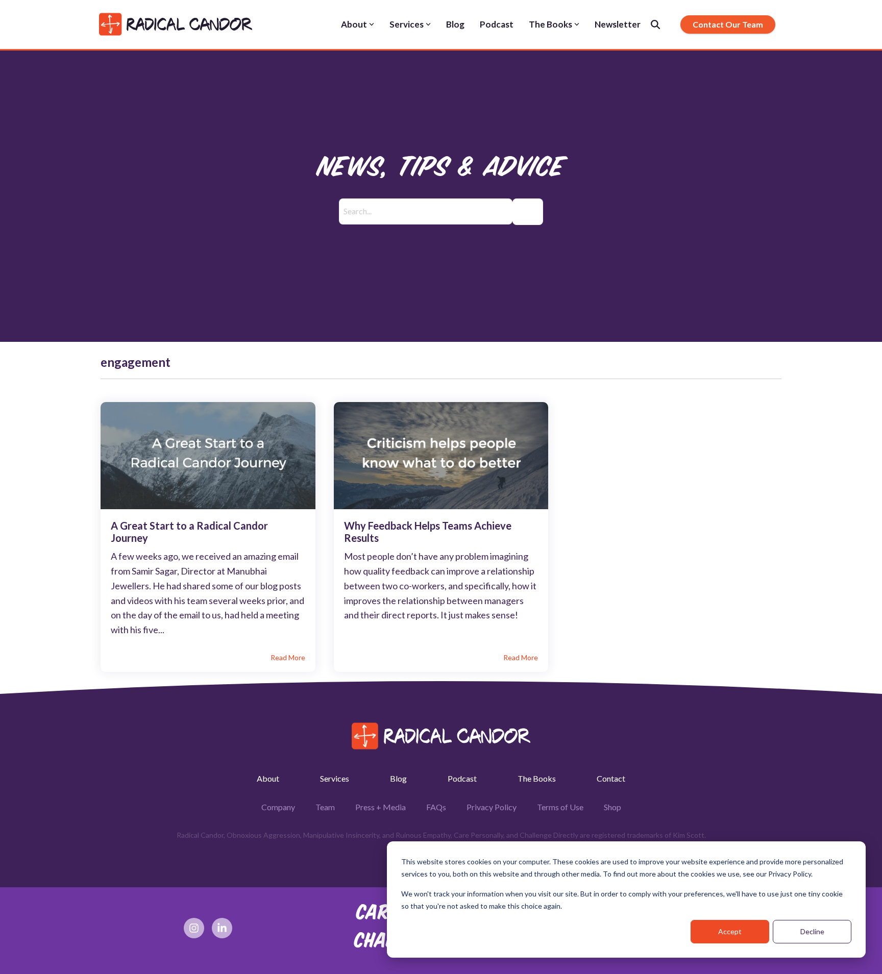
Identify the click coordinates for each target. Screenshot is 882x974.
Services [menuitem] (334, 778)
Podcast (496, 24)
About (354, 24)
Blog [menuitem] (398, 778)
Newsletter (618, 24)
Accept (730, 931)
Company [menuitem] (278, 807)
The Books (550, 24)
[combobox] (425, 211)
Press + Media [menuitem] (380, 807)
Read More (288, 658)
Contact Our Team (728, 24)
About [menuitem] (268, 778)
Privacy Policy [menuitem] (492, 807)
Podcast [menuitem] (462, 778)
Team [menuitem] (325, 807)
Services (406, 24)
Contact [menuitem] (611, 778)
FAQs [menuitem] (436, 807)
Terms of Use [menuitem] (560, 807)
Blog (455, 24)
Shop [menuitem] (612, 807)
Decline (812, 931)
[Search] (655, 24)
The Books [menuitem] (537, 778)
